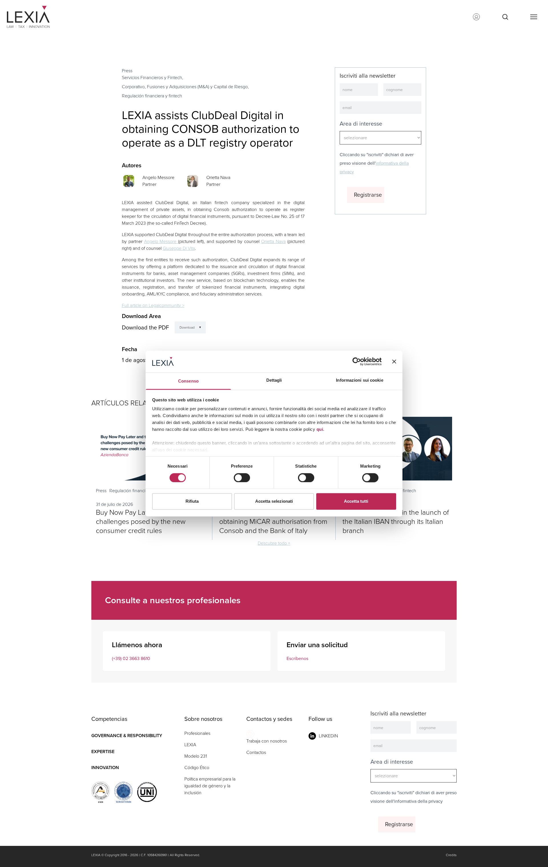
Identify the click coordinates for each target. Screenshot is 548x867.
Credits (451, 855)
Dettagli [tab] (274, 380)
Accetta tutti (356, 501)
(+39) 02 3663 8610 (131, 658)
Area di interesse (361, 123)
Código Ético (196, 767)
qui (320, 429)
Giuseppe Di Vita (179, 248)
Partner (149, 184)
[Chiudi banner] (394, 361)
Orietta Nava (218, 177)
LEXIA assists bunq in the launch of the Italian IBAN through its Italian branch (395, 521)
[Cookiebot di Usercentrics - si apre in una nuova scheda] (357, 361)
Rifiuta (192, 501)
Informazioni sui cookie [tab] (359, 380)
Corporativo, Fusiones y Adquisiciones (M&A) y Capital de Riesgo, (185, 86)
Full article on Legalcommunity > (153, 305)
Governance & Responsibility (126, 735)
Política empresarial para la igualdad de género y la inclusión (209, 786)
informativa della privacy (418, 801)
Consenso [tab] (188, 381)
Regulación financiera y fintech (152, 95)
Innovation (105, 767)
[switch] (242, 477)
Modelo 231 (195, 756)
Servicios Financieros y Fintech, (152, 77)
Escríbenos (297, 658)
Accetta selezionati (274, 501)
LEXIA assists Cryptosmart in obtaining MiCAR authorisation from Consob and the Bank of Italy (273, 521)
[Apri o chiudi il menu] (533, 17)
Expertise (102, 751)
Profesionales (197, 733)
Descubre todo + (274, 543)
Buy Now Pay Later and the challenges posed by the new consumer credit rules (141, 521)
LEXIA (190, 744)
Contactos (256, 752)
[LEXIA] (35, 17)
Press (127, 70)
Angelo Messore (158, 177)
